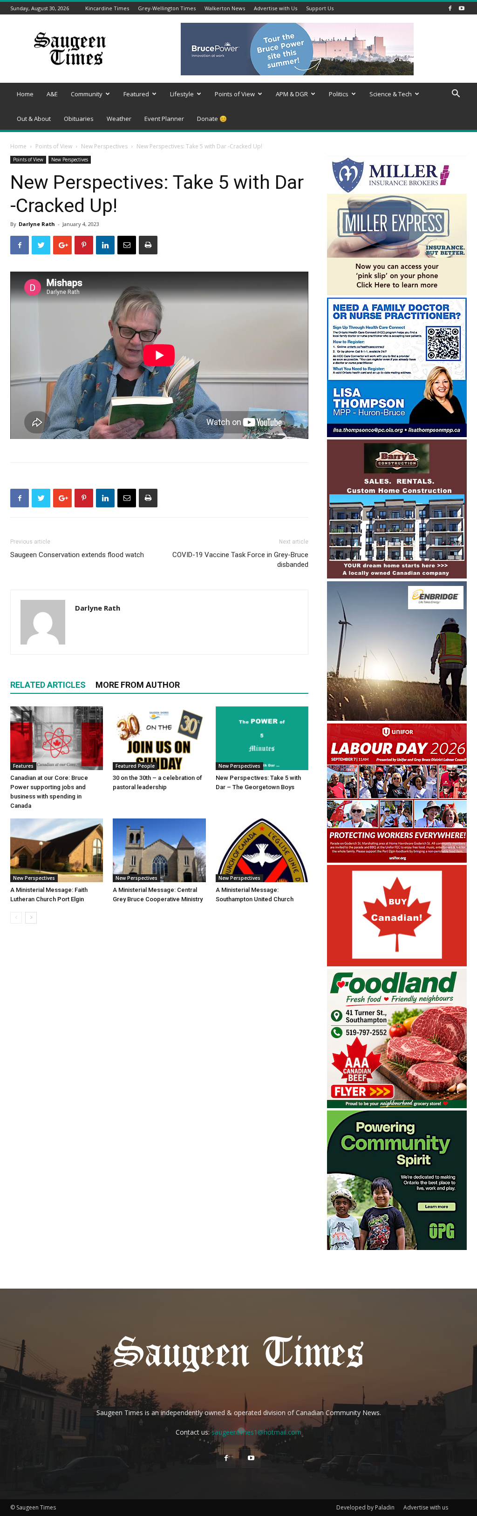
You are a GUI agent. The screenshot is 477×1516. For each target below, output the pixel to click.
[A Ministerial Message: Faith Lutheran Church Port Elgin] (56, 850)
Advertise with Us (275, 8)
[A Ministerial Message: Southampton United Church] (262, 850)
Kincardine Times (107, 8)
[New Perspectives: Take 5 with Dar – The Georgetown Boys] (262, 738)
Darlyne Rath (37, 223)
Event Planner (164, 118)
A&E (52, 94)
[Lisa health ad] (397, 434)
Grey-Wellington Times (167, 8)
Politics (338, 94)
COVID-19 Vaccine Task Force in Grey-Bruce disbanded (240, 560)
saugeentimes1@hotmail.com (256, 1432)
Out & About (34, 118)
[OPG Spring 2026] (397, 1247)
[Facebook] (450, 8)
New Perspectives (104, 146)
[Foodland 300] (397, 1105)
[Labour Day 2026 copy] (397, 860)
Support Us (320, 8)
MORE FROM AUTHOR (137, 685)
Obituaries (79, 118)
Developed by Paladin (365, 1507)
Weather (119, 118)
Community (86, 94)
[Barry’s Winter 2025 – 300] (397, 576)
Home (25, 94)
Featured (136, 94)
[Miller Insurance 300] (397, 292)
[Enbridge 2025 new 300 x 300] (397, 718)
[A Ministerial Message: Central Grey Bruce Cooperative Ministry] (159, 850)
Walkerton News (224, 8)
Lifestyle (182, 94)
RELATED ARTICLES (48, 685)
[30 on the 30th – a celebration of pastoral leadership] (159, 738)
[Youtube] (462, 8)
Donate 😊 (212, 118)
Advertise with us (425, 1507)
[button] (455, 94)
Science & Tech (390, 94)
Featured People (135, 766)
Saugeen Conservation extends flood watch (77, 555)
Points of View (235, 94)
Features (23, 766)
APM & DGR (292, 94)
